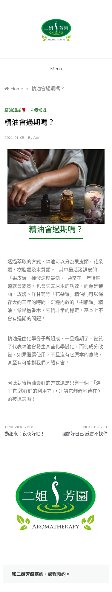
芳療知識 (38, 110)
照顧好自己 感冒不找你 (85, 433)
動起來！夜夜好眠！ (24, 433)
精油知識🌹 (15, 110)
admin (39, 137)
